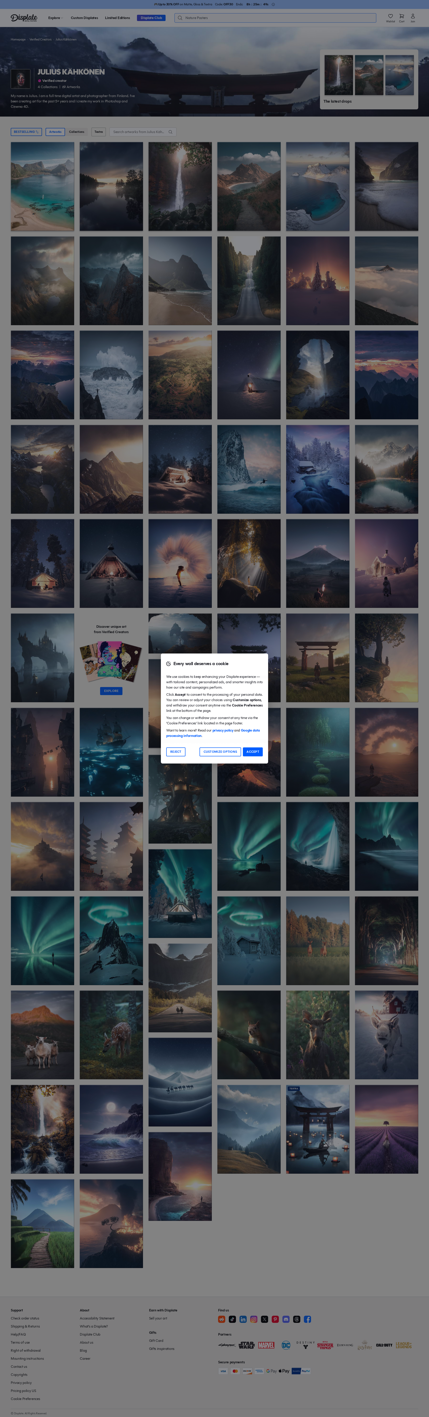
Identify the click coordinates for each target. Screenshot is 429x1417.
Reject (175, 752)
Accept (252, 752)
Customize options (220, 752)
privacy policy (222, 730)
